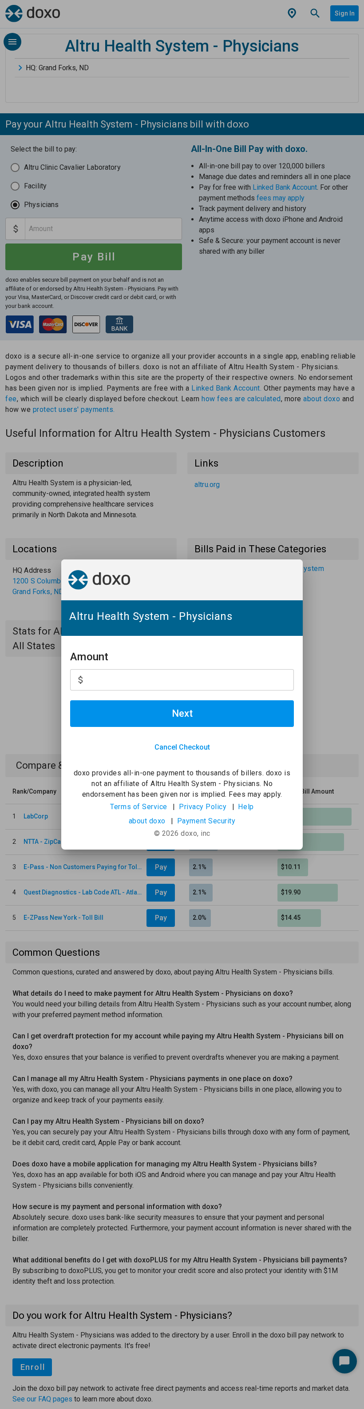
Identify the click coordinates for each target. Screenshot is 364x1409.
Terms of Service (138, 806)
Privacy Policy (202, 806)
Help (245, 806)
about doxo (147, 821)
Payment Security (206, 821)
